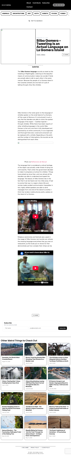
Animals (5, 13)
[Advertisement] (35, 99)
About (28, 3)
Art (29, 13)
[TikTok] (62, 5)
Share (66, 54)
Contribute (37, 3)
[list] (35, 13)
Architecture (18, 13)
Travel (38, 54)
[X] (60, 5)
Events (45, 13)
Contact (29, 7)
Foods (54, 13)
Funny (63, 13)
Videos (43, 54)
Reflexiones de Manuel (39, 162)
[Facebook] (55, 5)
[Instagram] (57, 5)
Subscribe (46, 3)
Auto (36, 13)
